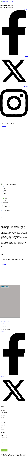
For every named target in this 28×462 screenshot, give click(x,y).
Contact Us (3, 430)
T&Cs (6, 457)
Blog (1, 427)
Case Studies (3, 432)
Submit (4, 450)
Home (2, 408)
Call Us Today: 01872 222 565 (7, 7)
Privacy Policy (12, 457)
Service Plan (3, 425)
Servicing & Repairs (4, 412)
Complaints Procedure (21, 457)
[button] (26, 2)
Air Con (2, 417)
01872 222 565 (6, 262)
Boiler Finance (3, 422)
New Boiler (3, 410)
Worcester (2, 429)
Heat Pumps (3, 415)
